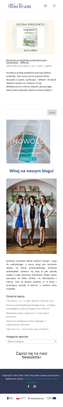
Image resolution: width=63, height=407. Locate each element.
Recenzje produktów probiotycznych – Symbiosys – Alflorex (27, 61)
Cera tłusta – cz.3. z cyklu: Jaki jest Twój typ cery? (30, 300)
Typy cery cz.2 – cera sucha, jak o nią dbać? (27, 329)
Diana (26, 65)
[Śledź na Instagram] (34, 386)
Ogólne (48, 65)
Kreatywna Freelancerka (36, 378)
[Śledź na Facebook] (28, 386)
